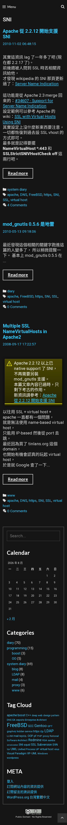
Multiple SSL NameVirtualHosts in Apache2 (25, 331)
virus (56, 749)
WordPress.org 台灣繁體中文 (28, 797)
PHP (39, 736)
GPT (50, 726)
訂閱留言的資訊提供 (22, 792)
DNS (23, 195)
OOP (30, 736)
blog (15, 669)
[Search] (63, 6)
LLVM (10, 736)
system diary (17, 189)
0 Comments (17, 307)
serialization (12, 745)
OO (14, 658)
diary (10, 291)
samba (51, 740)
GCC (31, 726)
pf (35, 736)
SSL (6, 200)
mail (15, 680)
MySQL (23, 736)
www (11, 495)
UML (14, 749)
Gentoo (40, 725)
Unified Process (26, 749)
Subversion (44, 744)
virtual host (18, 200)
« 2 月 (11, 619)
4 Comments (17, 205)
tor (8, 749)
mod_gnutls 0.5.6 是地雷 (28, 224)
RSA (44, 740)
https (48, 195)
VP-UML (32, 753)
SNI (56, 195)
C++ (28, 715)
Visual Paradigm (16, 753)
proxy (16, 685)
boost (16, 653)
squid (27, 744)
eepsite (20, 719)
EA (13, 719)
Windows (42, 753)
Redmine (35, 740)
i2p (42, 731)
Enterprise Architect (36, 719)
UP (37, 749)
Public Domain (23, 817)
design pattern (51, 715)
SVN (55, 744)
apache (12, 195)
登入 (10, 781)
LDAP (16, 674)
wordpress (13, 757)
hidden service (24, 731)
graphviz (11, 731)
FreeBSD (35, 195)
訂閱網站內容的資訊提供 (25, 787)
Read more (20, 175)
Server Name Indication (37, 83)
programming (17, 648)
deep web (37, 715)
